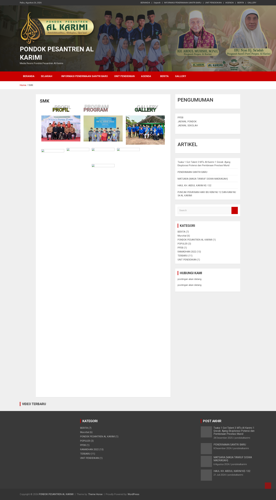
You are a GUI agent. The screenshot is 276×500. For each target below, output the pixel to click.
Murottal (182, 235)
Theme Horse (95, 494)
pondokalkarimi (242, 438)
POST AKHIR (212, 421)
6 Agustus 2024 (221, 464)
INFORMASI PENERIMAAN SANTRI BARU (182, 2)
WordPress (133, 494)
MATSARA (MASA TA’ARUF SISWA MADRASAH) (203, 178)
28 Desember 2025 (223, 438)
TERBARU (183, 255)
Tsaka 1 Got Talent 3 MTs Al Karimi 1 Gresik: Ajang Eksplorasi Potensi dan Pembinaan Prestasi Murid (234, 430)
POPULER (183, 243)
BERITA (240, 2)
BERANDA (145, 2)
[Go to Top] (268, 485)
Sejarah (157, 2)
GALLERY (252, 2)
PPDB (180, 117)
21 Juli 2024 (220, 475)
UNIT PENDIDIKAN (213, 2)
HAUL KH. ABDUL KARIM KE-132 (194, 185)
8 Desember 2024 (222, 448)
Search (234, 210)
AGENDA (229, 2)
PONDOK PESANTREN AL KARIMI (195, 239)
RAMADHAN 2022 (187, 251)
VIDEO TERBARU (34, 404)
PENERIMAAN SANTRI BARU (192, 172)
